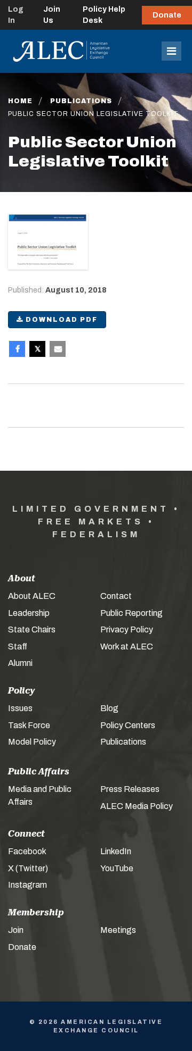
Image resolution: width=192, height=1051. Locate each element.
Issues (20, 708)
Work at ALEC (126, 646)
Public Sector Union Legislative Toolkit (93, 114)
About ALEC (31, 595)
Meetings (118, 930)
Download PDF (60, 319)
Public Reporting (131, 613)
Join (15, 930)
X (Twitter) (28, 868)
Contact (116, 595)
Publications (81, 101)
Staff (17, 646)
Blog (109, 708)
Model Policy (32, 741)
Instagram (27, 884)
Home (20, 101)
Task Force (29, 725)
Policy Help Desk (104, 14)
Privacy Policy (126, 629)
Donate (167, 15)
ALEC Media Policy (136, 806)
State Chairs (31, 629)
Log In (15, 14)
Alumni (20, 663)
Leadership (29, 613)
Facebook (27, 851)
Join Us (51, 14)
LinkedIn (115, 851)
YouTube (116, 868)
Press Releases (129, 789)
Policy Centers (127, 725)
